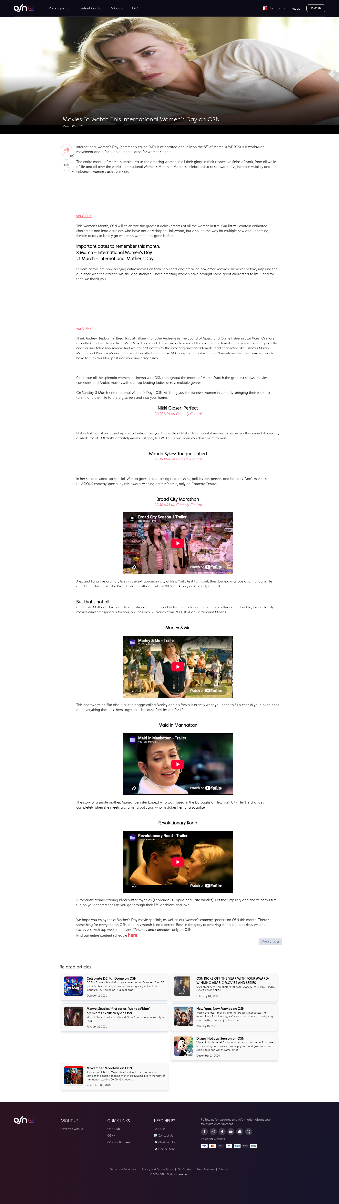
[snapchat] (239, 1131)
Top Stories (184, 1169)
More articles (270, 941)
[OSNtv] (24, 1120)
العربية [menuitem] (297, 8)
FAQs (161, 1129)
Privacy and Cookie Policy (157, 1169)
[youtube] (230, 1131)
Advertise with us (71, 1129)
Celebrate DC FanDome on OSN (111, 978)
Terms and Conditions (123, 1169)
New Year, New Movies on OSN (220, 1009)
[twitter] (248, 1131)
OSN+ (111, 1135)
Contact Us (165, 1135)
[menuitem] (24, 8)
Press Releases (205, 1169)
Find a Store (166, 1149)
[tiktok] (222, 1131)
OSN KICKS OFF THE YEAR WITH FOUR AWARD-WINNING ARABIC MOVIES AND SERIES (232, 980)
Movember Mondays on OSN (109, 1068)
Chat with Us (166, 1142)
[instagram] (213, 1131)
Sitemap (224, 1169)
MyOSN (316, 8)
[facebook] (204, 1131)
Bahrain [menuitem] (275, 8)
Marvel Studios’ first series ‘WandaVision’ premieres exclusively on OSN (118, 1011)
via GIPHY (84, 216)
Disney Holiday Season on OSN (220, 1038)
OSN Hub (113, 1129)
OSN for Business (118, 1142)
